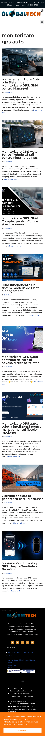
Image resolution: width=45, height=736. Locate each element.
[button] (42, 22)
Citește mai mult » (11, 179)
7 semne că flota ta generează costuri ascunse (22, 497)
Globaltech (8, 92)
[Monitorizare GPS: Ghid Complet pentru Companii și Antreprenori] (22, 201)
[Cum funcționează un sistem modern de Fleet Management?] (22, 267)
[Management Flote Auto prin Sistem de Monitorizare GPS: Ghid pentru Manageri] (22, 62)
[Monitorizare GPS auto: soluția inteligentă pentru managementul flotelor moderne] (22, 406)
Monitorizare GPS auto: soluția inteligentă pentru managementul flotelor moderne (22, 428)
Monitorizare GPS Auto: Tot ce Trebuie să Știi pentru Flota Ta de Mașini (21, 154)
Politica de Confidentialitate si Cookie (21, 660)
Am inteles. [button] (22, 730)
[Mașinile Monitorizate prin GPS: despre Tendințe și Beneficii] (22, 545)
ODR (10, 668)
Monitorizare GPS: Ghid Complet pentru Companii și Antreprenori (22, 221)
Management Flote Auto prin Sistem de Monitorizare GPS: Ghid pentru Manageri (21, 84)
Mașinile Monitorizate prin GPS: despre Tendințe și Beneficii (22, 566)
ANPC (10, 662)
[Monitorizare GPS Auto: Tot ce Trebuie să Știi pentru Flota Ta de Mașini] (22, 134)
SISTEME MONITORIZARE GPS (20, 653)
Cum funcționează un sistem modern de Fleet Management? (20, 288)
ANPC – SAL (12, 665)
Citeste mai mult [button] (20, 724)
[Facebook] (12, 642)
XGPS (10, 655)
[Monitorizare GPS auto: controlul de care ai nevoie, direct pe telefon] (22, 339)
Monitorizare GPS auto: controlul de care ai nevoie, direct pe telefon (21, 360)
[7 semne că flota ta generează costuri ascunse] (22, 478)
